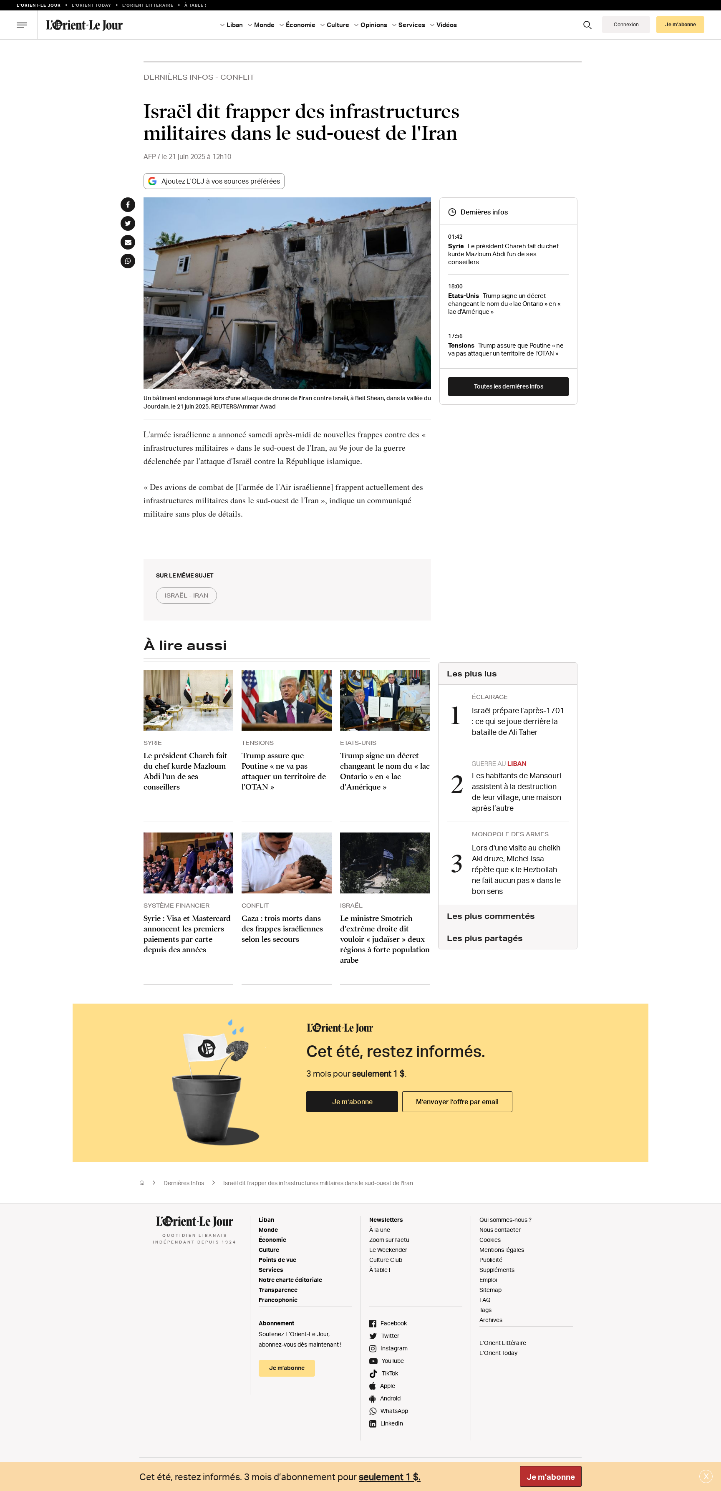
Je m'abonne (551, 1477)
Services (271, 1269)
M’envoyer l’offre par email (457, 1101)
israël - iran (186, 595)
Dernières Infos (179, 77)
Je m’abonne (352, 1101)
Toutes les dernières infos (508, 386)
